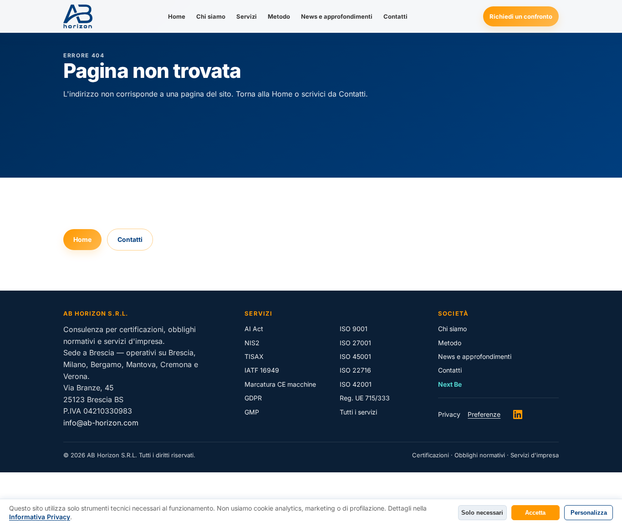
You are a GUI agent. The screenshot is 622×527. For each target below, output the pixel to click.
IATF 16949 (262, 370)
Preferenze (484, 414)
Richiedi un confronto (520, 16)
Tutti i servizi (358, 412)
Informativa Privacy (39, 517)
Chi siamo (210, 16)
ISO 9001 (353, 329)
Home (176, 16)
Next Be (450, 384)
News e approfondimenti (336, 16)
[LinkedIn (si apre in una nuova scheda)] (518, 414)
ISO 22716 (355, 370)
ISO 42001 (356, 384)
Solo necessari (482, 512)
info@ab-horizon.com (100, 422)
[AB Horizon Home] (77, 16)
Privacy (449, 414)
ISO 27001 (355, 343)
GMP (252, 412)
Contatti (395, 16)
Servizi (246, 16)
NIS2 (252, 343)
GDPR (253, 398)
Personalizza (589, 512)
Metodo (279, 16)
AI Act (254, 329)
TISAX (254, 356)
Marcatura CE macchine (280, 384)
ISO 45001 (355, 356)
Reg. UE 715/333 (365, 398)
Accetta (535, 512)
